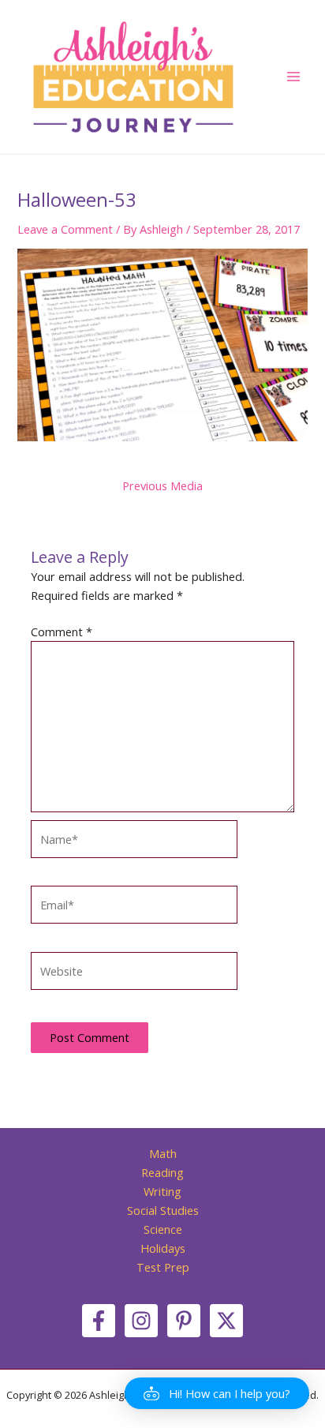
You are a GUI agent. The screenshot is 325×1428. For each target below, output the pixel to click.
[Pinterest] (183, 1320)
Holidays (162, 1248)
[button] (217, 1393)
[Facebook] (98, 1320)
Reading (162, 1172)
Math (163, 1153)
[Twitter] (226, 1320)
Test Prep (162, 1267)
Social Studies (163, 1210)
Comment (61, 631)
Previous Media (162, 486)
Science (163, 1229)
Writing (162, 1191)
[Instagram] (141, 1320)
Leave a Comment (65, 229)
